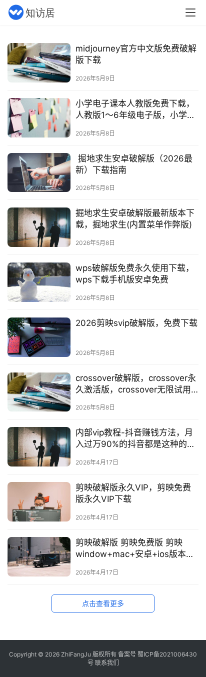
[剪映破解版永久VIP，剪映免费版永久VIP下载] (39, 502)
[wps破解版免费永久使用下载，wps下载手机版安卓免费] (39, 282)
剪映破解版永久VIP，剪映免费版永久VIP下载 (133, 493)
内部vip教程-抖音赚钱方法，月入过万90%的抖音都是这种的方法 (136, 439)
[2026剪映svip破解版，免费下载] (39, 337)
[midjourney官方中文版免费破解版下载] (39, 62)
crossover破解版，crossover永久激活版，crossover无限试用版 (136, 384)
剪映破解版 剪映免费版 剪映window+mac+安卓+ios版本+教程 (131, 549)
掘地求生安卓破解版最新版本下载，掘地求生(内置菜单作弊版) (135, 219)
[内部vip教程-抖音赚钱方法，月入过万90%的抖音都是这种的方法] (39, 446)
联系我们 (107, 662)
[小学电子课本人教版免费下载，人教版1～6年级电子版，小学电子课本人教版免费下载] (39, 118)
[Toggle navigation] (190, 13)
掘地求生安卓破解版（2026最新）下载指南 (134, 164)
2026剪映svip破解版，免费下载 (137, 323)
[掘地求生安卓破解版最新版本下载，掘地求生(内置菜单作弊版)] (39, 227)
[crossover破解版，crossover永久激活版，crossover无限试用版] (39, 392)
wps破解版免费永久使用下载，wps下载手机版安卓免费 (135, 273)
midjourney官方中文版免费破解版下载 (136, 54)
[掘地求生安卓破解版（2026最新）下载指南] (39, 172)
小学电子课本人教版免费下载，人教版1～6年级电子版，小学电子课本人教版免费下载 (136, 109)
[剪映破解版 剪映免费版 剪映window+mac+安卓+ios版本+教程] (39, 556)
